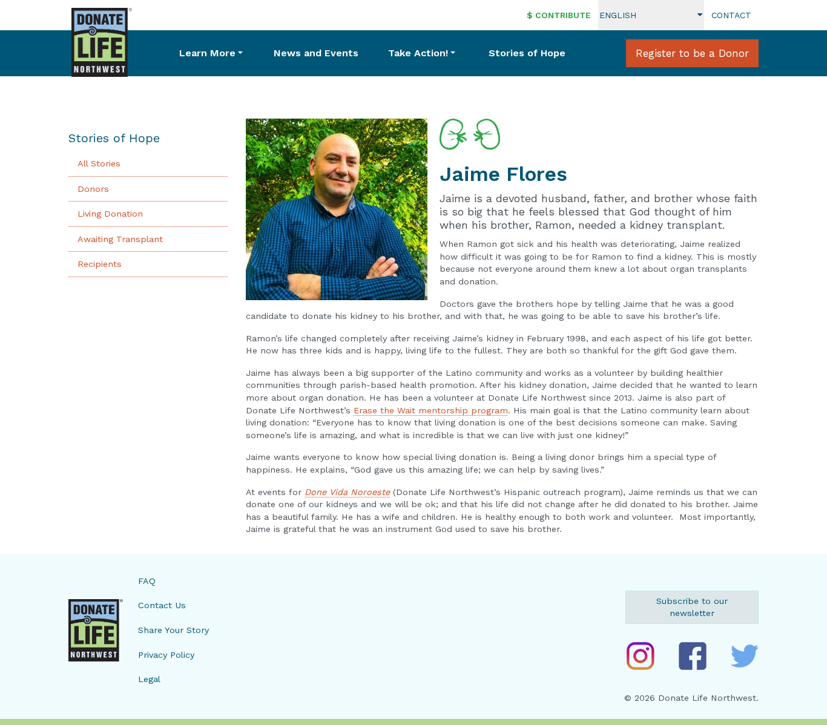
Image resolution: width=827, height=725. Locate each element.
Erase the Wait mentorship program (431, 410)
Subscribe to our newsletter (692, 607)
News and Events (316, 53)
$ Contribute (559, 15)
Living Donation (110, 213)
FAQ (147, 581)
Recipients (99, 264)
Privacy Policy (166, 655)
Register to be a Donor (692, 53)
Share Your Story (173, 630)
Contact (731, 15)
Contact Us (162, 605)
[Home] (101, 42)
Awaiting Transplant (120, 239)
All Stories (98, 163)
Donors (93, 189)
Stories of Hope (527, 53)
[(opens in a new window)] (640, 656)
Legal (149, 679)
